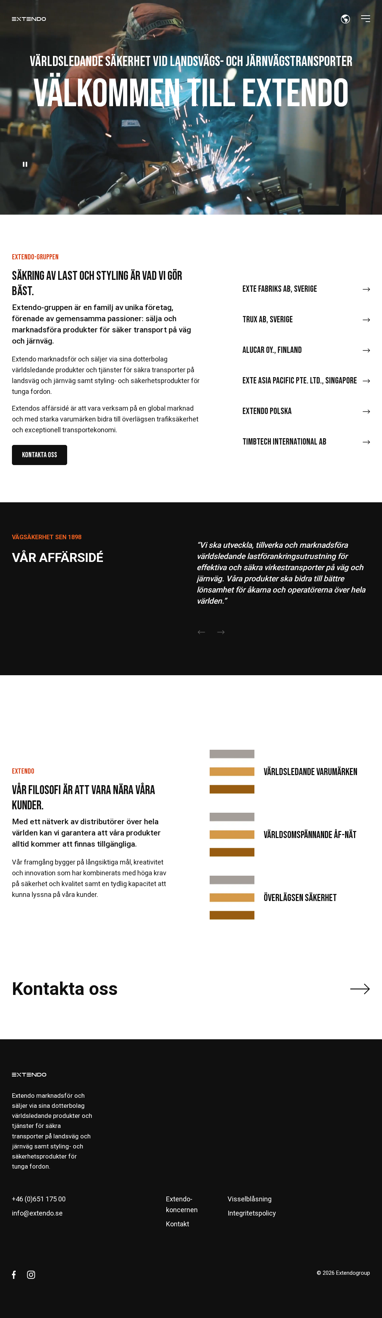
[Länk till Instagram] (31, 1275)
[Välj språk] (345, 18)
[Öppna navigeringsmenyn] (365, 18)
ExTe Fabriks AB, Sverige (279, 289)
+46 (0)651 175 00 (39, 1199)
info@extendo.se (37, 1213)
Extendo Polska (267, 411)
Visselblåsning (250, 1199)
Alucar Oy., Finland (272, 350)
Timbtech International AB (284, 441)
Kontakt (177, 1224)
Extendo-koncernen (182, 1204)
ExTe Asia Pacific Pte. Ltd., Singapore (299, 380)
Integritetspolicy (252, 1213)
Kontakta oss (39, 455)
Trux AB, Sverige (267, 319)
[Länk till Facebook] (13, 1275)
